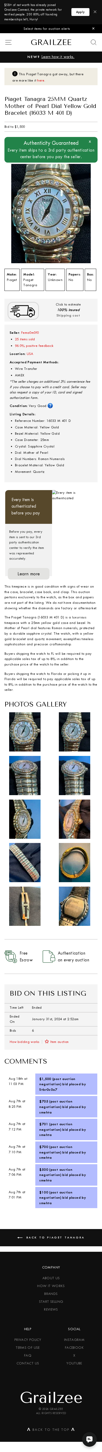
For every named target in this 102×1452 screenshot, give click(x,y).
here (40, 80)
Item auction (59, 1042)
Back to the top (51, 1430)
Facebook (74, 1348)
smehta (45, 1112)
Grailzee (51, 42)
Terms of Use (27, 1348)
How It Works (51, 1286)
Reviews (51, 1309)
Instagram (74, 1340)
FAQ (27, 1355)
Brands (51, 1294)
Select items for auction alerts (47, 29)
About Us (51, 1278)
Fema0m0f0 (30, 333)
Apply (80, 12)
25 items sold (25, 339)
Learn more (29, 574)
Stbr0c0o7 (48, 1089)
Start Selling (51, 1302)
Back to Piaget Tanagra (55, 1237)
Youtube (74, 1363)
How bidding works (24, 1042)
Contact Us (27, 1363)
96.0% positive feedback (34, 346)
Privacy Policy (27, 1340)
